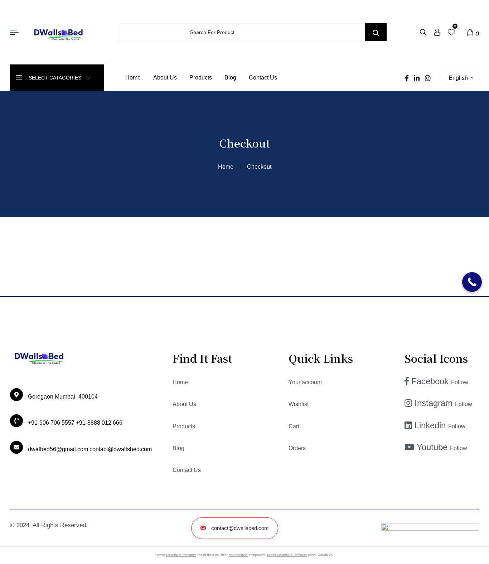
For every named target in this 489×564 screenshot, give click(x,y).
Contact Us (263, 77)
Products (200, 77)
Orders (297, 448)
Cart (294, 426)
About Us (165, 77)
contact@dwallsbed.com (240, 528)
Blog (230, 77)
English (460, 78)
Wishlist (299, 404)
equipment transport (181, 555)
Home (133, 77)
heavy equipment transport (287, 555)
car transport (238, 555)
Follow (459, 382)
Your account (305, 382)
